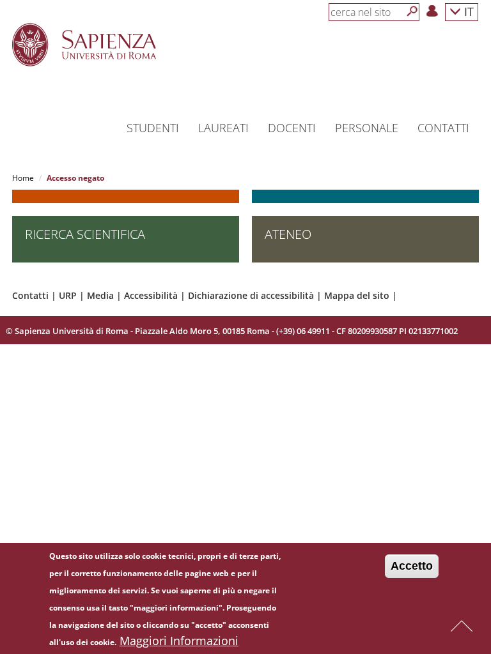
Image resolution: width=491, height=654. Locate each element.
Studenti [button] (153, 127)
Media (100, 295)
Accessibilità (151, 295)
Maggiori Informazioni (179, 640)
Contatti (30, 295)
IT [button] (467, 11)
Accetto (412, 565)
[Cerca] (412, 11)
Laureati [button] (223, 127)
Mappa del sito (356, 295)
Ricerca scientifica (85, 234)
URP (68, 295)
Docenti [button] (292, 127)
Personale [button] (366, 127)
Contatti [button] (443, 127)
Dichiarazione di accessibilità (251, 295)
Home (23, 177)
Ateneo (288, 234)
